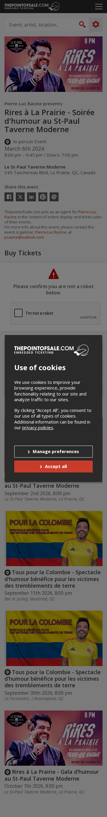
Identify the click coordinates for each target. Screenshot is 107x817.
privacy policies (37, 427)
